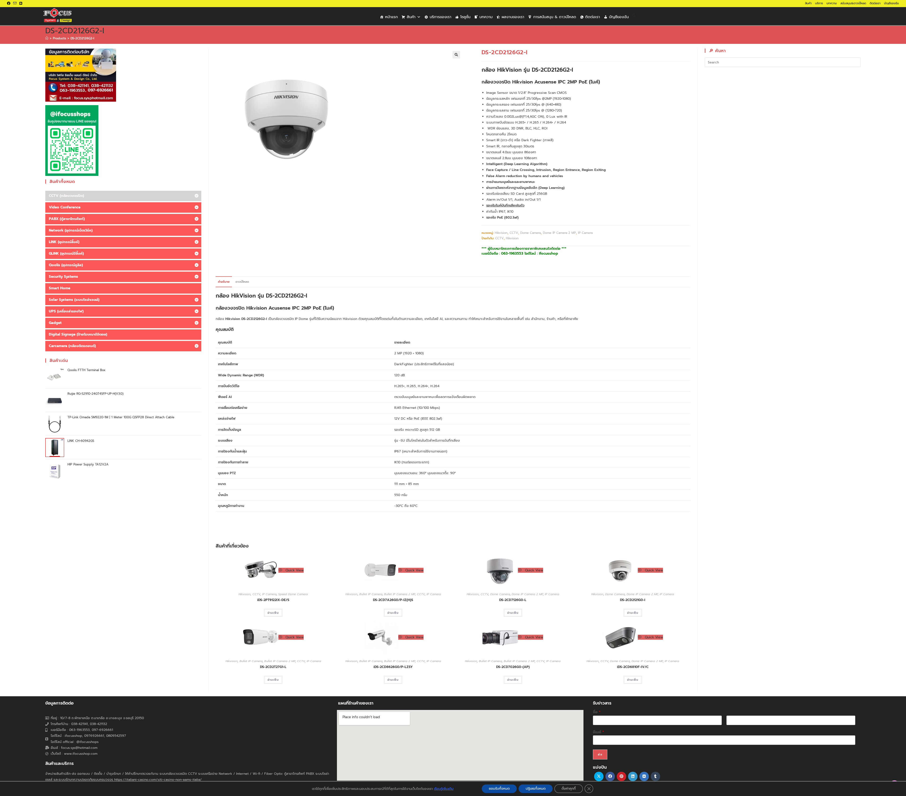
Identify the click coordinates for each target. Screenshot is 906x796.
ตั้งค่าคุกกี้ (569, 788)
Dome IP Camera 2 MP (559, 233)
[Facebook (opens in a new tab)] (9, 3)
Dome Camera (530, 233)
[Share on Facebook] (610, 776)
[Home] (46, 38)
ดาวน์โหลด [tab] (242, 281)
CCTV (514, 233)
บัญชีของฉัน (891, 3)
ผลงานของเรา (513, 17)
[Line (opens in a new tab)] (21, 3)
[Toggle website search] (634, 16)
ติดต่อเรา (875, 3)
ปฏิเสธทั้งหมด (535, 788)
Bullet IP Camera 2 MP (399, 594)
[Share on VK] (644, 776)
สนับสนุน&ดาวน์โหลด (853, 3)
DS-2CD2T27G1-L (273, 666)
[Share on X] (599, 776)
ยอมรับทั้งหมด (499, 788)
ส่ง (600, 754)
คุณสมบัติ (225, 329)
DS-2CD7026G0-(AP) (513, 666)
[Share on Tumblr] (655, 776)
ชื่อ (596, 712)
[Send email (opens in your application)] (15, 3)
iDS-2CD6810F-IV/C (633, 666)
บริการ (819, 3)
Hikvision (501, 233)
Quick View (294, 570)
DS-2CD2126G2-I (82, 38)
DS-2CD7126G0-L (512, 599)
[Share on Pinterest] (621, 776)
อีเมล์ (598, 732)
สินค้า (808, 3)
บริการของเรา (440, 17)
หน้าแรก (391, 17)
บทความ (831, 3)
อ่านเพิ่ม (273, 613)
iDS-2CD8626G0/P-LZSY (393, 666)
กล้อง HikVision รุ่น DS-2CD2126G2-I (261, 296)
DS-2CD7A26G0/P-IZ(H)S (393, 599)
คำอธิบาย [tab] (224, 281)
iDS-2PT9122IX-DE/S (273, 599)
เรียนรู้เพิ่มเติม (443, 789)
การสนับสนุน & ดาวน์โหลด (554, 17)
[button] (456, 54)
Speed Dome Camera (293, 594)
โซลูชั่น (465, 17)
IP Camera (585, 233)
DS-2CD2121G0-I (632, 599)
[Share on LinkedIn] (633, 776)
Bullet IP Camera (370, 594)
